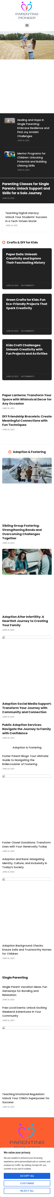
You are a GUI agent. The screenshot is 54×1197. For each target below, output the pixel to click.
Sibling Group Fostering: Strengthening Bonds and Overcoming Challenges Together (22, 532)
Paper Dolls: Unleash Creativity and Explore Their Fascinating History (25, 258)
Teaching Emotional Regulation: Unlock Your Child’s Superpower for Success (26, 1098)
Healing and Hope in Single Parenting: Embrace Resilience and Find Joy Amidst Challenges (33, 128)
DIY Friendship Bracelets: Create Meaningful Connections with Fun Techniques (27, 420)
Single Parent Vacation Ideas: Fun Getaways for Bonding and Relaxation (24, 991)
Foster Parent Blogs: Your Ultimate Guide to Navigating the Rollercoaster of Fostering (25, 760)
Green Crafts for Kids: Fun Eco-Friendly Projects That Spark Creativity (26, 304)
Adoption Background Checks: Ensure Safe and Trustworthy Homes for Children (26, 950)
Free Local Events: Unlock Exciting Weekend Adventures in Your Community (24, 1012)
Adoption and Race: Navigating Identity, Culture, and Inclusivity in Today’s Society (24, 863)
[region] (27, 1172)
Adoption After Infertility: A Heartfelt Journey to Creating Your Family (25, 621)
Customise (27, 1183)
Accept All (27, 1176)
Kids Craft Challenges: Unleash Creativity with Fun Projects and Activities (26, 349)
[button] (27, 25)
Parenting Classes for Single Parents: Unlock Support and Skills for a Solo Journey (26, 189)
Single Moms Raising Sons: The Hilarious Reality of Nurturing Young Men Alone (26, 100)
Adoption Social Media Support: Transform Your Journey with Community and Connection (26, 708)
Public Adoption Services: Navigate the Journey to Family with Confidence (26, 729)
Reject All (27, 1191)
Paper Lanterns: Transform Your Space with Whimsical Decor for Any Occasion (27, 399)
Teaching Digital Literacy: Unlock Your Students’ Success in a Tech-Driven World (26, 217)
